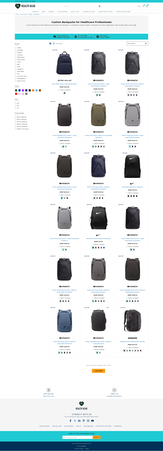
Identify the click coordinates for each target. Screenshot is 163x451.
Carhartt (19, 52)
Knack (19, 62)
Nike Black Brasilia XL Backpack (132, 187)
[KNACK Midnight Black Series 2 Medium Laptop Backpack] (98, 321)
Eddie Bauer (21, 57)
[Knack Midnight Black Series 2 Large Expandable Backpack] (64, 114)
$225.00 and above (23, 129)
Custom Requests (44, 426)
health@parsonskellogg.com (114, 396)
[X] (75, 420)
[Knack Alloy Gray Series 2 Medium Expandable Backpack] (98, 269)
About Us (78, 426)
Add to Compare (65, 90)
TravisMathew (21, 78)
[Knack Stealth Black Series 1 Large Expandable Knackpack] (132, 218)
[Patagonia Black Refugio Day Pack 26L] (132, 321)
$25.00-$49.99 (21, 117)
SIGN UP (97, 437)
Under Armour (21, 81)
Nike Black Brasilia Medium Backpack (98, 238)
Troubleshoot (117, 426)
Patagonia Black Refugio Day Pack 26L (132, 341)
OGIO (18, 66)
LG (18, 108)
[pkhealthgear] (81, 405)
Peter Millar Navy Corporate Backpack (64, 84)
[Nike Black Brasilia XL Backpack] (132, 166)
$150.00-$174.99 (22, 124)
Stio (18, 73)
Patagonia (20, 69)
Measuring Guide (88, 426)
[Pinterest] (83, 420)
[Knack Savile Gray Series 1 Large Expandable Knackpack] (98, 63)
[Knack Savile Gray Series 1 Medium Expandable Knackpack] (132, 63)
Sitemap (87, 448)
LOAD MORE (98, 371)
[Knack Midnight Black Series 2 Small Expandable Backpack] (64, 166)
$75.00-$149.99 (22, 121)
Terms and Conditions (78, 448)
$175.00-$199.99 (22, 126)
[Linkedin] (79, 420)
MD (18, 105)
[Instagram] (88, 420)
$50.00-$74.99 (21, 119)
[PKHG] (30, 6)
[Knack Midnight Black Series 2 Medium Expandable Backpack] (132, 269)
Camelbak (20, 50)
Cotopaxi (19, 55)
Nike (18, 64)
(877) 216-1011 (49, 394)
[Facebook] (70, 420)
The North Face (22, 76)
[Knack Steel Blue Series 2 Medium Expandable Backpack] (64, 321)
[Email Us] (114, 390)
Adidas (19, 47)
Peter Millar (20, 71)
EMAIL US (114, 394)
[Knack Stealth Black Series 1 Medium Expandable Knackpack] (64, 269)
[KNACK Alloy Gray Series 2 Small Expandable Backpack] (132, 114)
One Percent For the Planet (103, 426)
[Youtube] (92, 420)
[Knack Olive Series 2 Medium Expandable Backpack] (98, 114)
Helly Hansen (21, 59)
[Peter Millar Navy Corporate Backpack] (64, 63)
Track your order (57, 426)
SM (18, 103)
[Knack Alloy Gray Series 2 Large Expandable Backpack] (64, 218)
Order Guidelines (68, 426)
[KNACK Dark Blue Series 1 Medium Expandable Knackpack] (98, 166)
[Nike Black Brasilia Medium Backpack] (98, 218)
